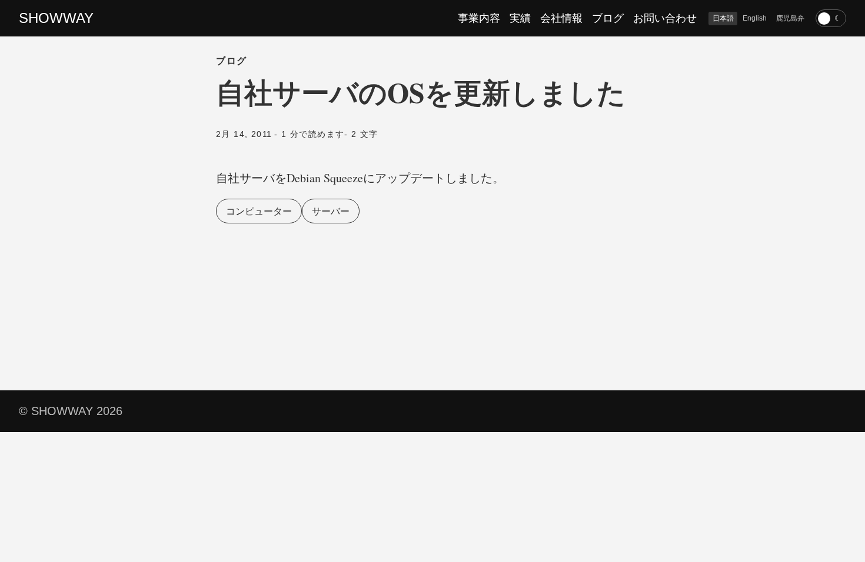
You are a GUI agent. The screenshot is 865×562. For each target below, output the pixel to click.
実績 (520, 18)
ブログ (608, 18)
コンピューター (259, 211)
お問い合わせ (665, 18)
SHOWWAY (56, 18)
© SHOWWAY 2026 (70, 410)
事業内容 (479, 18)
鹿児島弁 (790, 18)
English (755, 18)
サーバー (331, 211)
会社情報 (561, 18)
